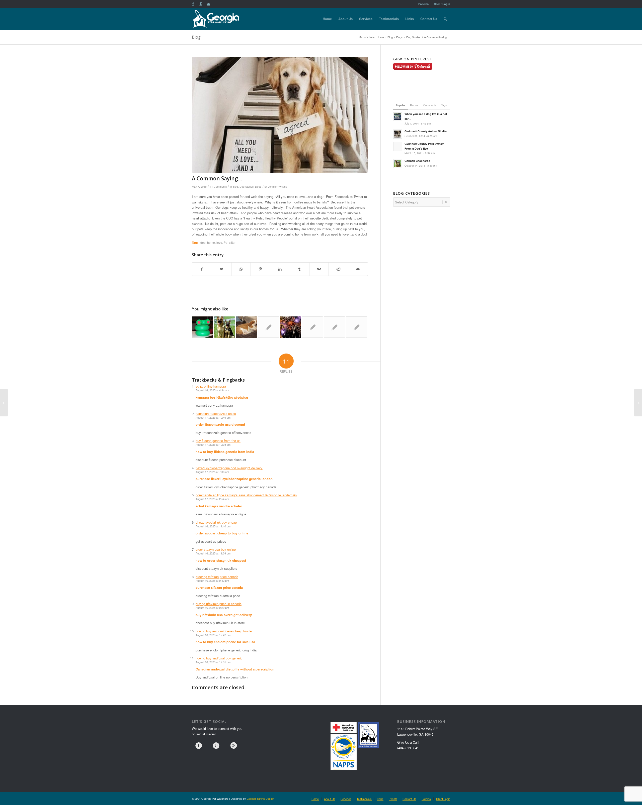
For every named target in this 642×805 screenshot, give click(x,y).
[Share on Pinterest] (260, 269)
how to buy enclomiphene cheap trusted (224, 631)
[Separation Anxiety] (4, 402)
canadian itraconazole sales (216, 413)
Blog (196, 37)
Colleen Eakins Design (260, 798)
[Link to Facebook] (193, 4)
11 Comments (218, 186)
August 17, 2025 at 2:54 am (212, 499)
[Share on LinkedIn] (280, 269)
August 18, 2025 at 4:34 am (212, 390)
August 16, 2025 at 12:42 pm (213, 635)
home (211, 243)
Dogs (258, 186)
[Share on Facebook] (202, 269)
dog (203, 243)
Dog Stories (246, 186)
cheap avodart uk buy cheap (216, 522)
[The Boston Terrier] (638, 402)
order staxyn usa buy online (216, 549)
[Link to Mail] (208, 4)
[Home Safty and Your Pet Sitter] (312, 327)
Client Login (442, 4)
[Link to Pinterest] (200, 4)
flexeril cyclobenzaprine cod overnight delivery (229, 468)
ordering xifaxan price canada (217, 576)
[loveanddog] (280, 115)
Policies (423, 4)
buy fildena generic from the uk (218, 440)
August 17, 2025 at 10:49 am (213, 417)
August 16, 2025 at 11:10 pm (213, 526)
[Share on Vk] (319, 269)
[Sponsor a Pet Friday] (356, 327)
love (219, 243)
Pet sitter (229, 243)
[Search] (445, 19)
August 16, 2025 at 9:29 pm (212, 608)
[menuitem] (423, 4)
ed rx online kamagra (211, 386)
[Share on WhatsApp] (241, 269)
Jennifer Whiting (277, 186)
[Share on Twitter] (221, 269)
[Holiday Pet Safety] (290, 327)
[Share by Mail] (358, 269)
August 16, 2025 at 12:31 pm (213, 662)
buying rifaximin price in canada (219, 603)
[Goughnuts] (202, 327)
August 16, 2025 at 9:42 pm (212, 581)
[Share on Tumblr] (299, 269)
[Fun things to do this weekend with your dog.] (268, 327)
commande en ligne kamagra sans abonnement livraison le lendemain (246, 495)
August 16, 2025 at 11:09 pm (213, 553)
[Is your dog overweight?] (246, 327)
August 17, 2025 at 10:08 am (213, 444)
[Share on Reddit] (338, 269)
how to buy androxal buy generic (219, 658)
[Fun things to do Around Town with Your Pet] (334, 327)
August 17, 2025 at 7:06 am (212, 472)
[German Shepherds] (224, 327)
